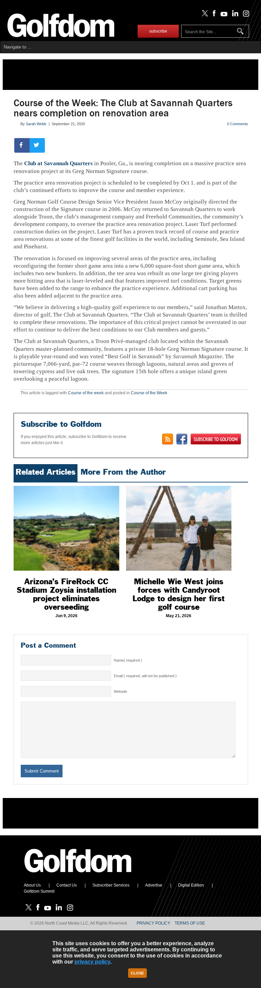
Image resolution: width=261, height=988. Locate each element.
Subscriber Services (110, 885)
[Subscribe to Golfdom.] (216, 439)
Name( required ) (128, 660)
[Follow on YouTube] (222, 15)
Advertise (153, 885)
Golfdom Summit (39, 891)
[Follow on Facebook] (213, 15)
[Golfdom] (78, 875)
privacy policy (92, 962)
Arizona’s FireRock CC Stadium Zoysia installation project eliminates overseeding (66, 594)
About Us (32, 885)
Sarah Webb (36, 124)
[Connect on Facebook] (181, 439)
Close (137, 973)
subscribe (158, 31)
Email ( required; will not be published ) (145, 676)
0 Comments (237, 124)
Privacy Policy (153, 923)
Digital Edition (191, 885)
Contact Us (66, 885)
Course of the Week (149, 393)
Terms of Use (190, 923)
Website (120, 691)
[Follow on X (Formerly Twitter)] (203, 15)
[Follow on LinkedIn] (234, 15)
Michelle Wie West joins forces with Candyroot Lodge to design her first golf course (179, 594)
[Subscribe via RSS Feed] (167, 439)
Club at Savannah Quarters (58, 163)
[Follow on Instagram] (244, 15)
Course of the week (86, 393)
